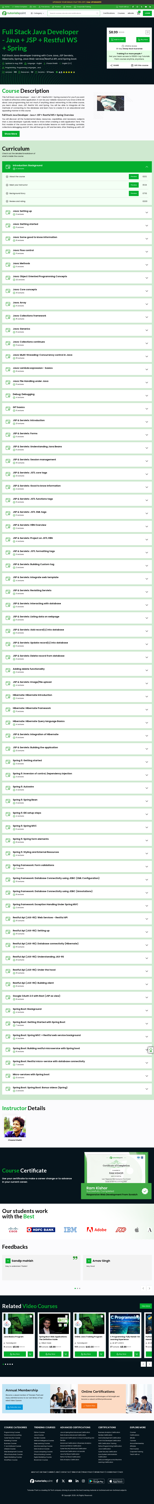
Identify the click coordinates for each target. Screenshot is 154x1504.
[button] (75, 1288)
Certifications (109, 13)
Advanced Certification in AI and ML (72, 1451)
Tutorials (133, 1441)
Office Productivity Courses (13, 1454)
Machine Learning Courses (43, 1446)
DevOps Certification (105, 1435)
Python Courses (39, 1432)
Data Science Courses (41, 1449)
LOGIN (147, 13)
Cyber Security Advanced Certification (73, 1449)
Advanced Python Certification (70, 1446)
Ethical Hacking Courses (42, 1454)
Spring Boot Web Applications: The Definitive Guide (53, 1338)
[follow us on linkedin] (77, 1481)
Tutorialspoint (11, 1343)
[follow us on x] (63, 1481)
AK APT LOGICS (118, 1343)
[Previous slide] (143, 1288)
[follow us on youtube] (70, 1481)
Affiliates (133, 1446)
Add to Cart (119, 39)
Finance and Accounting (12, 1435)
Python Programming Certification (110, 1446)
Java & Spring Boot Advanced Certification (75, 1432)
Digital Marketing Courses (13, 1457)
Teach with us (124, 7)
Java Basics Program (13, 1336)
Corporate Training (84, 7)
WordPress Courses (10, 1460)
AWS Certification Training (107, 1443)
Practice (58, 7)
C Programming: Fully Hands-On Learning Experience (125, 1338)
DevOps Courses (39, 1438)
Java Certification (104, 1449)
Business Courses (10, 1443)
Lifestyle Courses (10, 1449)
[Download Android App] (96, 1481)
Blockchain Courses (41, 1460)
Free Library (45, 7)
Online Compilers (21, 7)
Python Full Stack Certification (70, 1457)
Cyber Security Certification (107, 1452)
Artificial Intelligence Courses (44, 1441)
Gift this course (141, 65)
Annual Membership (137, 1443)
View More (146, 1306)
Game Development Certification (109, 1438)
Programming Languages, (26, 68)
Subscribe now (15, 1407)
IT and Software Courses (12, 1446)
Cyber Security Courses (12, 1438)
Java (39, 68)
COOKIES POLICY (111, 1472)
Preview (134, 176)
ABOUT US (34, 1472)
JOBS (57, 1472)
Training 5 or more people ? (129, 53)
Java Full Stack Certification (69, 1454)
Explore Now (90, 1406)
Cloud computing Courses (43, 1452)
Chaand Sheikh (52, 63)
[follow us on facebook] (57, 1481)
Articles (68, 7)
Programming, (10, 68)
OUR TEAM (43, 1472)
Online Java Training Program (88, 1336)
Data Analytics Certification (69, 1460)
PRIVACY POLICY (87, 1472)
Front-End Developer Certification (109, 1441)
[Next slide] (149, 1288)
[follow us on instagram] (83, 1481)
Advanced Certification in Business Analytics (75, 1443)
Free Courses (134, 1449)
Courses (121, 13)
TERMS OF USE (75, 1472)
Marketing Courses (10, 1441)
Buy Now (144, 39)
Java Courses (39, 1435)
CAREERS (51, 1472)
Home (7, 7)
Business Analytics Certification (109, 1432)
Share (116, 65)
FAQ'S (121, 1472)
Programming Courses (12, 1432)
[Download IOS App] (116, 1481)
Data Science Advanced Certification (73, 1435)
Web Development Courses (13, 1452)
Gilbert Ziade (46, 1343)
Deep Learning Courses (42, 1443)
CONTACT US (65, 1472)
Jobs (34, 7)
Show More (11, 133)
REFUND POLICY (100, 1472)
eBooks (131, 13)
